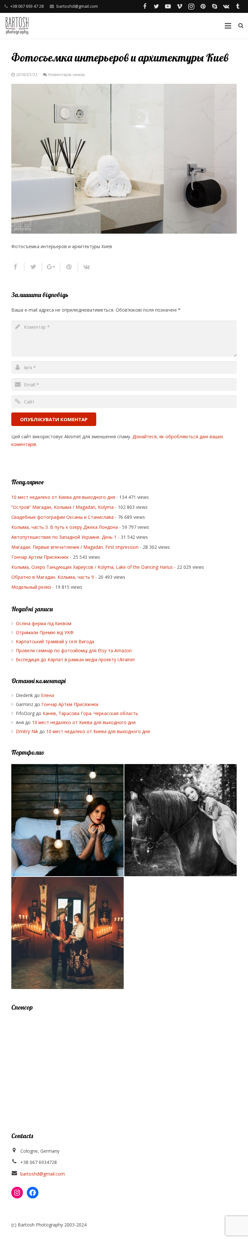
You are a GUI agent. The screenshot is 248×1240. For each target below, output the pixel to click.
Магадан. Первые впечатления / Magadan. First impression (75, 547)
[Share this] (18, 266)
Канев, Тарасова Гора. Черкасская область (90, 713)
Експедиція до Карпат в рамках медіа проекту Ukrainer (75, 659)
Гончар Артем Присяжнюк (40, 557)
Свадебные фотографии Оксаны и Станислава (62, 517)
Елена (47, 695)
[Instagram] (191, 6)
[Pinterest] (203, 6)
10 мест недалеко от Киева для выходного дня (63, 497)
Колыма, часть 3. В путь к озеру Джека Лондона (64, 527)
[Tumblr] (237, 6)
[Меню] (227, 26)
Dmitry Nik (27, 731)
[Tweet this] (33, 266)
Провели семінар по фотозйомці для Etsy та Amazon (74, 650)
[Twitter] (156, 6)
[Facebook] (144, 6)
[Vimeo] (179, 6)
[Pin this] (69, 266)
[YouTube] (168, 6)
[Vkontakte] (226, 6)
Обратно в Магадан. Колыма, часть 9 (52, 577)
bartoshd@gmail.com (77, 6)
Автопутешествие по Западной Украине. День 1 (64, 537)
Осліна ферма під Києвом (43, 623)
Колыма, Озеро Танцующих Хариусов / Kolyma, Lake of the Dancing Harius (92, 567)
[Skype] (214, 6)
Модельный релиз (31, 587)
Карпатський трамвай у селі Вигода (55, 641)
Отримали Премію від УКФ (45, 632)
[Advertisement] (124, 1064)
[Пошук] (241, 25)
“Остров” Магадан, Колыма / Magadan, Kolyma (62, 507)
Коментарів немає (66, 74)
